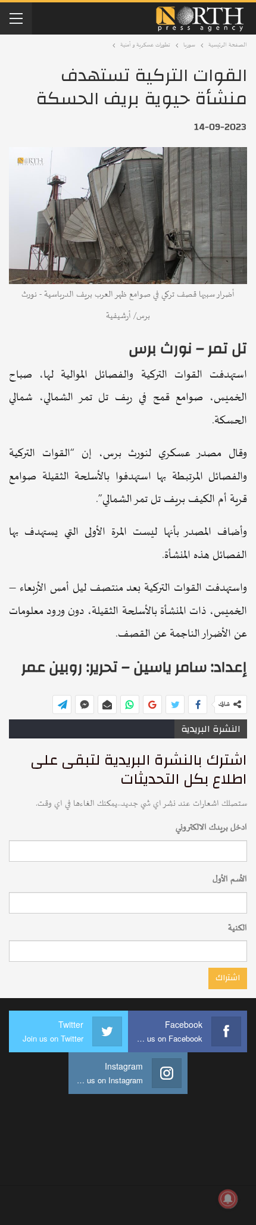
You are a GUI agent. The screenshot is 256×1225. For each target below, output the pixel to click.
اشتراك (228, 978)
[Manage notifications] (228, 1198)
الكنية (237, 928)
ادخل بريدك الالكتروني (211, 827)
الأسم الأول (230, 879)
